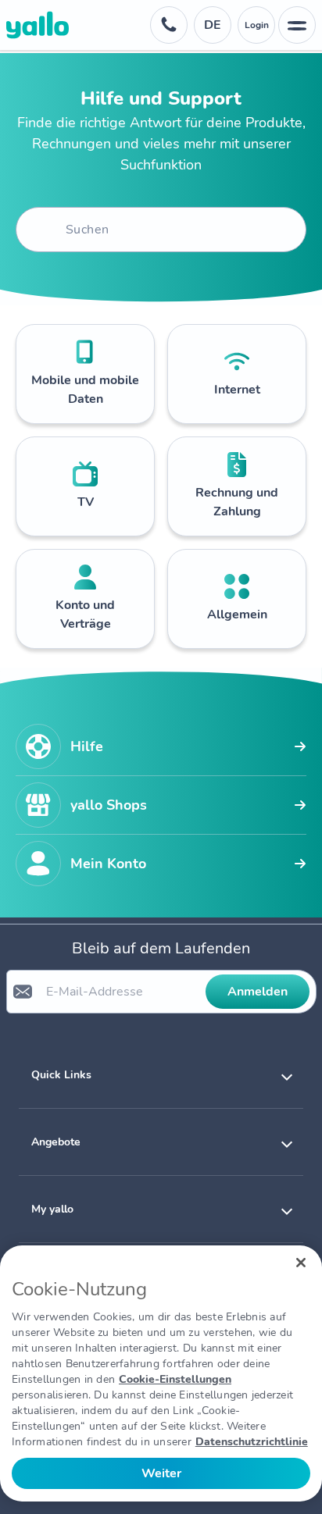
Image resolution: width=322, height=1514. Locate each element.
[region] (161, 1373)
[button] (161, 1074)
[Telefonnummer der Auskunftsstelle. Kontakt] (168, 25)
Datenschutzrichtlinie (251, 1441)
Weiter (161, 1473)
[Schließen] (301, 1262)
